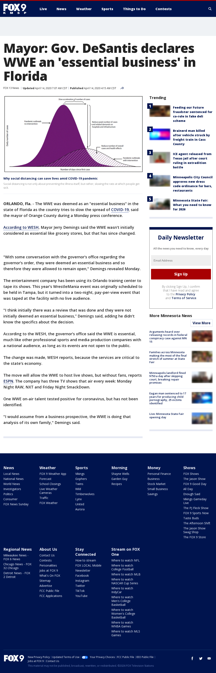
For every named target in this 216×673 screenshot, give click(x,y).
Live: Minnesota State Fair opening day (166, 415)
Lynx (78, 499)
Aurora (80, 509)
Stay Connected (85, 552)
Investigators (12, 489)
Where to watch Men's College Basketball (122, 601)
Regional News (17, 549)
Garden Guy (119, 479)
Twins (79, 484)
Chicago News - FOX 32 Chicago (17, 566)
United (79, 504)
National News (13, 479)
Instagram (82, 581)
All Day (188, 489)
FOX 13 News (11, 88)
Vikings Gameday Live (195, 501)
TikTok (80, 591)
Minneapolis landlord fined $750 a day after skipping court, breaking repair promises (167, 378)
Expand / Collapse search (210, 9)
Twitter (80, 586)
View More (202, 323)
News (8, 467)
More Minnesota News (170, 315)
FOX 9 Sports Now (196, 513)
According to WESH (21, 227)
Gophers (81, 479)
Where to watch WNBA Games (122, 624)
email (209, 658)
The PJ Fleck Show (195, 508)
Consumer (10, 499)
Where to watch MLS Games (125, 633)
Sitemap (45, 581)
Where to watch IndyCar (122, 590)
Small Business (157, 489)
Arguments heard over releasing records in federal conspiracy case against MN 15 (168, 336)
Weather (47, 467)
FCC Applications (50, 596)
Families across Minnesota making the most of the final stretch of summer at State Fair (168, 357)
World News (11, 484)
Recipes (116, 484)
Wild (78, 489)
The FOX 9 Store (194, 537)
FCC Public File (49, 591)
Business (153, 479)
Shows (189, 467)
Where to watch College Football (122, 567)
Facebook (82, 576)
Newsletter (82, 570)
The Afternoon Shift (196, 523)
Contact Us (47, 555)
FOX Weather (48, 503)
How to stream (85, 560)
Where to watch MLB (125, 574)
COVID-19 (120, 209)
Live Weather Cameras (48, 491)
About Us (48, 549)
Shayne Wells (120, 474)
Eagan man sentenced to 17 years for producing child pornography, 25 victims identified (167, 398)
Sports (81, 467)
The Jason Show (194, 479)
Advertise (45, 586)
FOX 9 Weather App (52, 474)
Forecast (45, 479)
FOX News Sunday (15, 504)
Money (153, 467)
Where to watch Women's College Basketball (123, 613)
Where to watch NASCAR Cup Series (124, 581)
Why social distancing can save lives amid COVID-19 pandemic (50, 178)
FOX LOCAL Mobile (88, 565)
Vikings (80, 474)
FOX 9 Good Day (194, 484)
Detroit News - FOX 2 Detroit (16, 575)
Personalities (48, 565)
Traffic (43, 498)
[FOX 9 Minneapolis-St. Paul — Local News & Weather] (17, 9)
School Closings (50, 484)
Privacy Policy (185, 294)
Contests (45, 560)
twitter (200, 658)
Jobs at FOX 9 (48, 570)
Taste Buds (191, 518)
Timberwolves (84, 494)
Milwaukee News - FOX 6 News (15, 557)
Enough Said (191, 494)
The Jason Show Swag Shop (194, 530)
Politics (8, 494)
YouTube (81, 596)
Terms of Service (183, 298)
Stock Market (156, 484)
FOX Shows (191, 474)
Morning (119, 467)
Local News (11, 474)
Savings (152, 494)
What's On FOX (49, 576)
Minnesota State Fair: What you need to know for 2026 (192, 204)
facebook (192, 658)
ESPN (8, 381)
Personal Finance (159, 474)
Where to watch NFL (125, 560)
